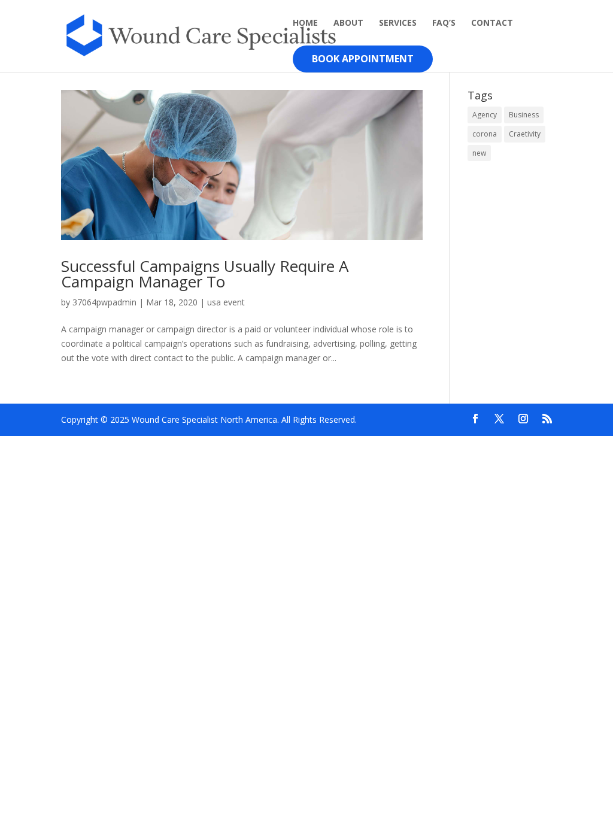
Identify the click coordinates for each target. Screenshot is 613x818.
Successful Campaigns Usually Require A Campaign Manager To (204, 273)
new (479, 153)
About (348, 23)
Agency (484, 115)
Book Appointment (363, 58)
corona (484, 134)
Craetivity (525, 134)
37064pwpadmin (104, 302)
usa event (226, 302)
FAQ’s (444, 23)
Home (305, 23)
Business (524, 115)
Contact (492, 23)
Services (398, 23)
